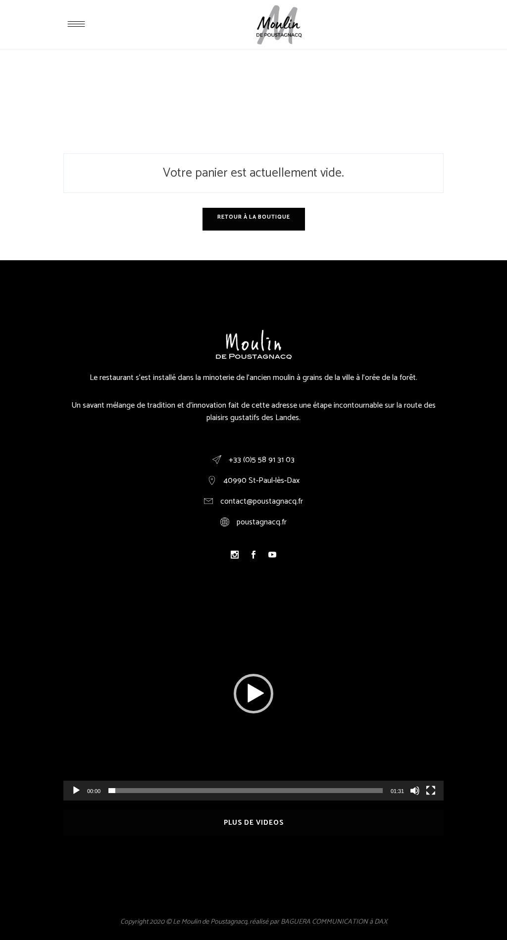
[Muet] (415, 791)
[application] (253, 693)
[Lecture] (76, 791)
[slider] (245, 790)
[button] (253, 693)
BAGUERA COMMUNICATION (324, 922)
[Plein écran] (431, 791)
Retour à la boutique (253, 217)
